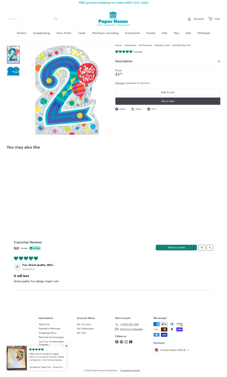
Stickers (21, 33)
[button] (124, 52)
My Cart (81, 333)
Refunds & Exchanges (51, 337)
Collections (130, 45)
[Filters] (201, 248)
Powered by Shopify (130, 370)
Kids (164, 33)
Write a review (176, 247)
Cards (81, 33)
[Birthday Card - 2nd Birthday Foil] (23, 181)
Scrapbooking (41, 33)
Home (118, 45)
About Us (44, 324)
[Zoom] (67, 90)
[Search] (56, 19)
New (176, 33)
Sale (188, 33)
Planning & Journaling (105, 33)
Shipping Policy (48, 333)
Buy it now (168, 101)
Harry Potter (64, 33)
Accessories (132, 33)
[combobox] (33, 19)
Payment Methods (49, 328)
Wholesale (204, 33)
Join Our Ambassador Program (51, 343)
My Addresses (85, 328)
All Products (145, 45)
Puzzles (151, 33)
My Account (84, 324)
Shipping (120, 83)
